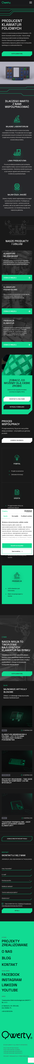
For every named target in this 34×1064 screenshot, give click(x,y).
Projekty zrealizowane (15, 943)
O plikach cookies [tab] (26, 516)
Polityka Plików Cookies (11, 1049)
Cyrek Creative (23, 1056)
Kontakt (10, 964)
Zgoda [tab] (5, 516)
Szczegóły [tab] (15, 516)
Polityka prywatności (11, 1048)
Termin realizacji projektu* (10, 892)
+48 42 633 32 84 (7, 1011)
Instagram (12, 980)
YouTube (10, 990)
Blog (6, 958)
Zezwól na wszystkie (17, 545)
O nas (7, 951)
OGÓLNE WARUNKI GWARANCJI (12, 1053)
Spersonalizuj (16, 551)
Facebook (11, 974)
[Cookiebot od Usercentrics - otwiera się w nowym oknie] (24, 511)
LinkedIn (9, 985)
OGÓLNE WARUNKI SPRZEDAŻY (12, 1051)
